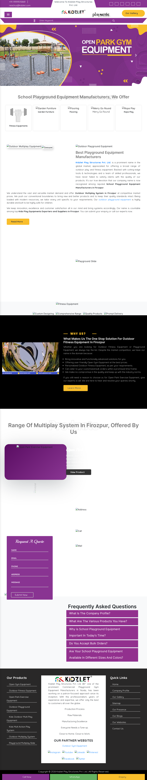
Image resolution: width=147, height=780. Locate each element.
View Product (77, 475)
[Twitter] (138, 4)
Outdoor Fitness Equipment (22, 690)
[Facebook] (133, 4)
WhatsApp (74, 777)
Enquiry (122, 777)
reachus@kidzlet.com (19, 5)
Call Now (26, 777)
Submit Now (21, 594)
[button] (11, 55)
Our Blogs (117, 716)
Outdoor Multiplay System (21, 736)
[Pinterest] (127, 4)
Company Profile (120, 690)
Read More (17, 221)
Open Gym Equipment (19, 684)
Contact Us (117, 728)
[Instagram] (111, 4)
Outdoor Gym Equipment (74, 745)
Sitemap (116, 703)
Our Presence (119, 709)
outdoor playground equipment (115, 199)
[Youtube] (116, 4)
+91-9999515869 (16, 1)
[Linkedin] (122, 4)
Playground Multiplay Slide (21, 743)
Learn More (75, 388)
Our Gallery (131, 13)
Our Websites (119, 722)
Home (115, 684)
